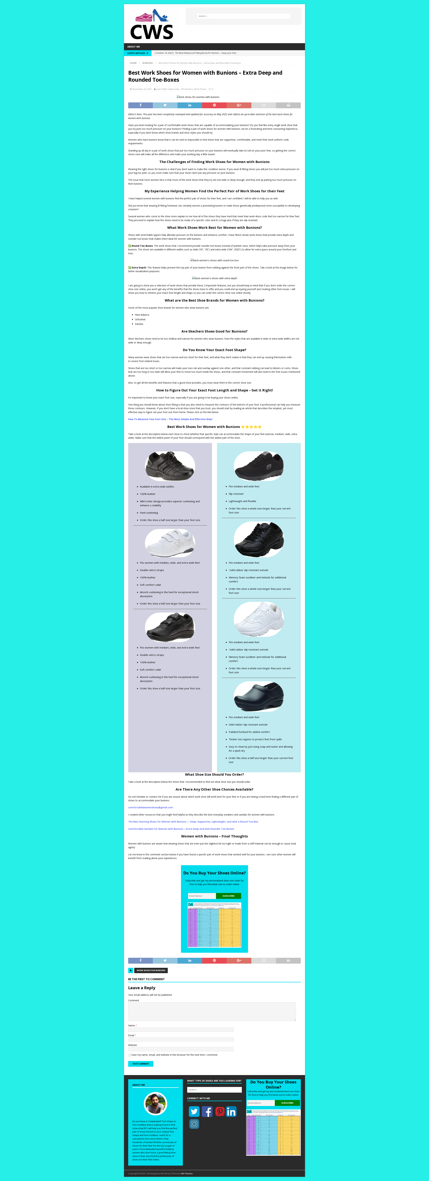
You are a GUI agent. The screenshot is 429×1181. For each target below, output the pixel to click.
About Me (133, 46)
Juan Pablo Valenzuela (167, 89)
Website (132, 1045)
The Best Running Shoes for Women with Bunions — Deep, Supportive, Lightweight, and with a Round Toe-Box (193, 821)
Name (132, 1025)
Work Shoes (200, 89)
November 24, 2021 (142, 89)
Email (131, 1035)
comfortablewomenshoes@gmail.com (151, 807)
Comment (133, 1000)
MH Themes (187, 1173)
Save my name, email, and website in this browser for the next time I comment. (175, 1054)
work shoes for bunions (151, 970)
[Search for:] (244, 16)
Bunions (189, 89)
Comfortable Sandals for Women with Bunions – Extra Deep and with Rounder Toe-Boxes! (181, 828)
